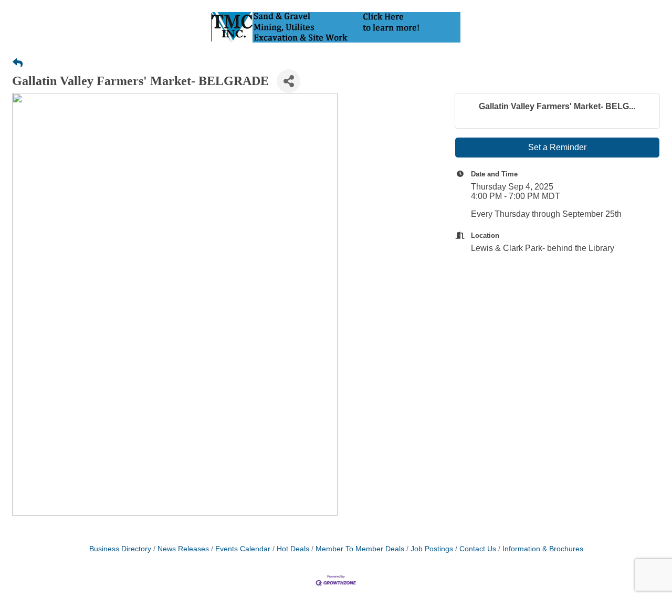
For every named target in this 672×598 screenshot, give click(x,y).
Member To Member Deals (360, 549)
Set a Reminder (557, 147)
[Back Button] (18, 63)
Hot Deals (293, 549)
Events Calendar (242, 549)
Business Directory (120, 549)
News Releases (183, 549)
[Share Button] (288, 81)
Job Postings (432, 549)
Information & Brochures (542, 549)
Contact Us (477, 549)
